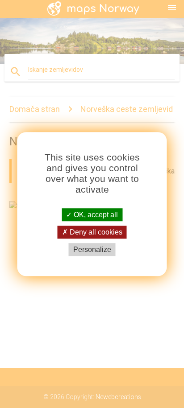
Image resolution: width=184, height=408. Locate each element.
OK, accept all (95, 214)
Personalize (92, 249)
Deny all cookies (95, 232)
